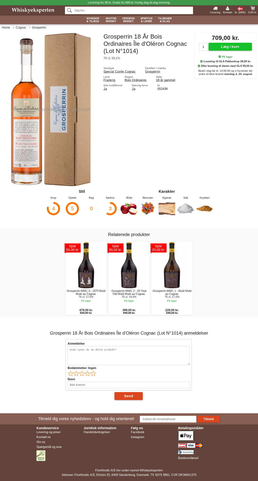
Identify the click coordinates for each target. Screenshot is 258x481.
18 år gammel (165, 80)
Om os (40, 442)
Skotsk (111, 20)
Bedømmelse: (82, 368)
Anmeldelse (76, 343)
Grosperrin (152, 71)
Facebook (137, 432)
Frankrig (109, 80)
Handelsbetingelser (97, 432)
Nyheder (93, 20)
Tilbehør (165, 20)
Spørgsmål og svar (49, 446)
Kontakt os (43, 437)
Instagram (137, 437)
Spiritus (146, 20)
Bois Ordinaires (136, 80)
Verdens (128, 20)
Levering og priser (48, 432)
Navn (71, 379)
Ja (105, 89)
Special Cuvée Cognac (120, 71)
